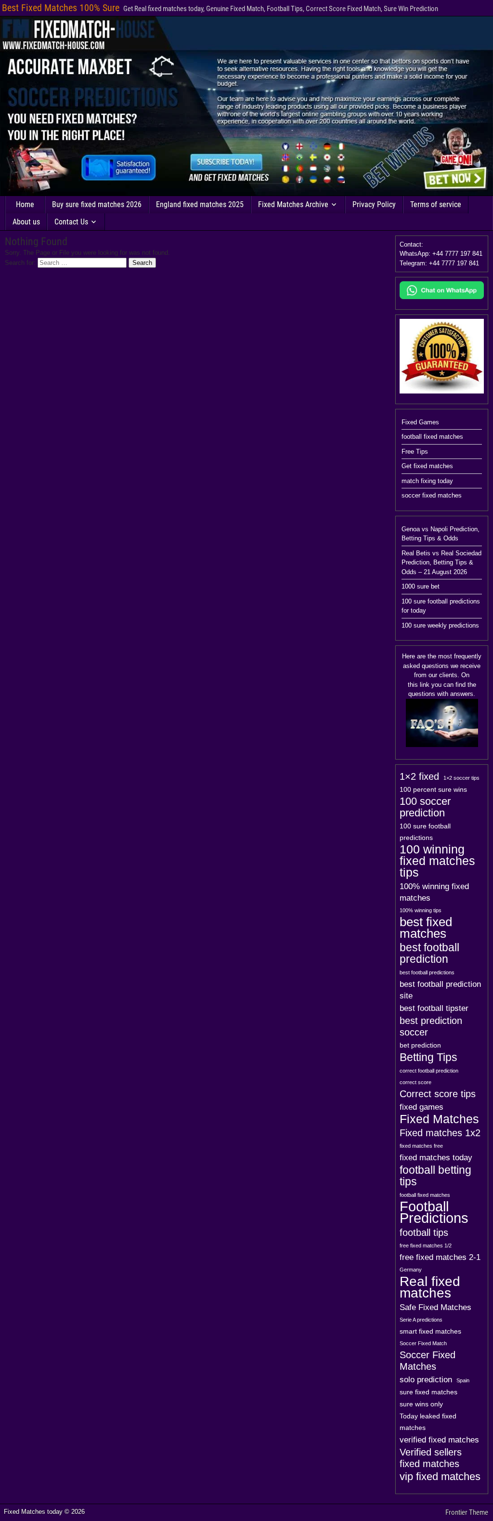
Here (408, 656)
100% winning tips (420, 910)
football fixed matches (432, 436)
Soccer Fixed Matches (427, 1361)
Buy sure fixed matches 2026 (97, 204)
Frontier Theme (466, 1512)
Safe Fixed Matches (435, 1307)
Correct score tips (438, 1093)
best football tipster (434, 1008)
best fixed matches (426, 927)
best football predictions (427, 972)
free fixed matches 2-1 (440, 1257)
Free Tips (415, 451)
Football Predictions (434, 1212)
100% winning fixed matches (434, 892)
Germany (411, 1269)
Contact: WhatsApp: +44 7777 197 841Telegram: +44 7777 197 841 (441, 254)
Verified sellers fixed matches (431, 1458)
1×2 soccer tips (461, 778)
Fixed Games (420, 422)
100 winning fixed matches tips (437, 861)
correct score (415, 1082)
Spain (462, 1380)
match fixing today (427, 481)
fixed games (421, 1107)
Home (25, 204)
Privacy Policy (374, 204)
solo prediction (426, 1379)
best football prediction (429, 953)
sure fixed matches (428, 1392)
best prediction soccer (431, 1026)
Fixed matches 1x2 (440, 1133)
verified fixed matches (439, 1439)
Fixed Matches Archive (293, 204)
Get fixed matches (427, 466)
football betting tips (435, 1175)
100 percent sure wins (433, 789)
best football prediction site (440, 989)
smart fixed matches (430, 1331)
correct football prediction (429, 1071)
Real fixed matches (430, 1286)
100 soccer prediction (425, 807)
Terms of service (435, 204)
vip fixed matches (440, 1476)
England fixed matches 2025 (200, 204)
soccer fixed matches (432, 495)
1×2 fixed (419, 776)
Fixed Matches (439, 1119)
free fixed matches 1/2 (426, 1245)
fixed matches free (421, 1146)
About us (26, 221)
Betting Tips (428, 1057)
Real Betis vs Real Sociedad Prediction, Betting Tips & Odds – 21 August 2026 (441, 563)
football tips (424, 1232)
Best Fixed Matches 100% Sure (60, 7)
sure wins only (421, 1404)
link (424, 684)
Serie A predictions (421, 1320)
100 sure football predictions (425, 831)
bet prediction (420, 1045)
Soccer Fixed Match (423, 1343)
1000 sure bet (421, 586)
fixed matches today (436, 1157)
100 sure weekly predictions (440, 625)
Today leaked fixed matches (428, 1421)
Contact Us (71, 221)
